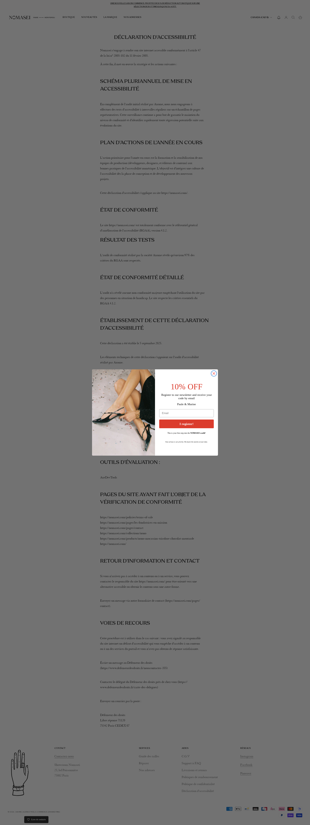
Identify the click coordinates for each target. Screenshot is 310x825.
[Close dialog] (214, 373)
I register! (187, 424)
